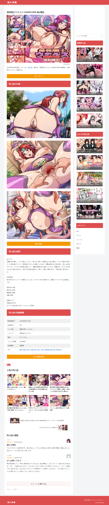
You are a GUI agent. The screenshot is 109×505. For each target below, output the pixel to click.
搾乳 (54, 349)
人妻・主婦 (29, 349)
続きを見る (38, 244)
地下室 (30, 67)
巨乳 (35, 349)
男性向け (59, 349)
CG (9, 364)
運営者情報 (87, 500)
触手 (21, 349)
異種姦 (47, 349)
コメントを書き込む (39, 484)
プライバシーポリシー (97, 500)
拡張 (51, 349)
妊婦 (24, 349)
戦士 (43, 349)
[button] (101, 36)
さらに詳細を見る (38, 357)
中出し (39, 349)
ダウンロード (38, 76)
